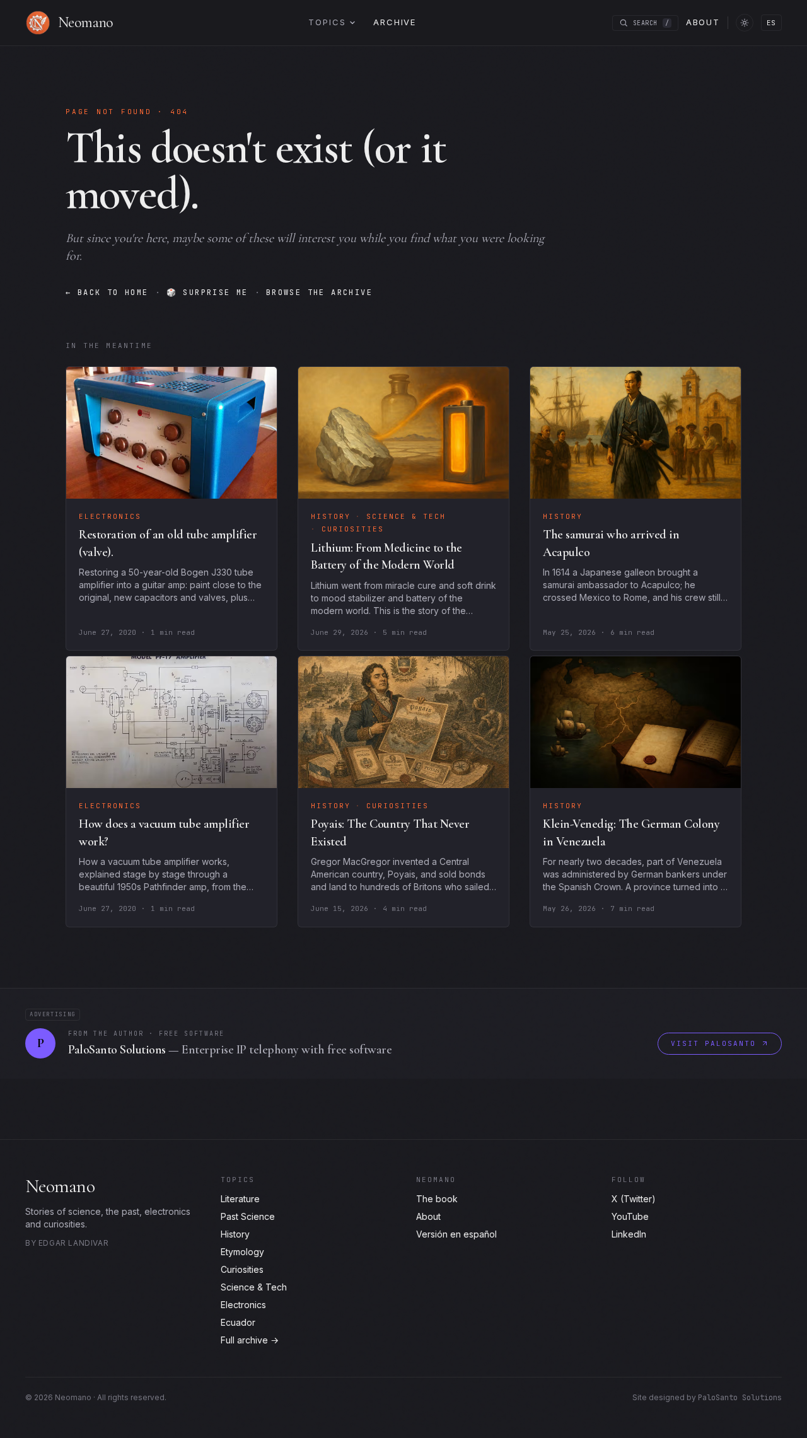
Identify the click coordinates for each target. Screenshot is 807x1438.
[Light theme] (744, 23)
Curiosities (242, 1269)
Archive (394, 22)
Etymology (242, 1251)
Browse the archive (319, 292)
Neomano (60, 1186)
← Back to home (107, 292)
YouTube (630, 1216)
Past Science (248, 1216)
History (235, 1234)
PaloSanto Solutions (740, 1398)
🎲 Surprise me (207, 292)
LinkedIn (629, 1234)
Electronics (243, 1304)
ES (771, 22)
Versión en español (456, 1234)
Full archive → (250, 1340)
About (703, 22)
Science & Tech (254, 1287)
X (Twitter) (634, 1198)
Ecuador (238, 1322)
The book (437, 1198)
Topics (326, 22)
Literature (240, 1198)
